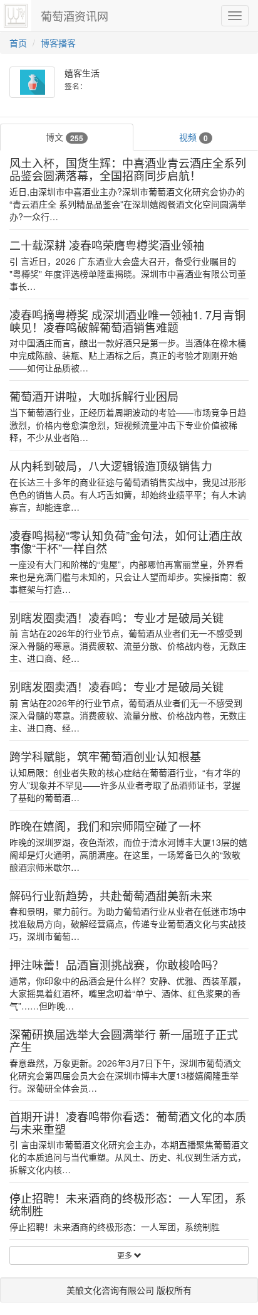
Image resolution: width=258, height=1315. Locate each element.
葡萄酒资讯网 (74, 16)
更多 (125, 1255)
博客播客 (58, 42)
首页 (18, 42)
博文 (64, 137)
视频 (193, 137)
